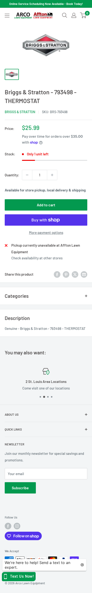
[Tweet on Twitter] (75, 274)
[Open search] (64, 15)
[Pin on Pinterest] (66, 274)
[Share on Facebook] (57, 274)
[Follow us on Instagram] (17, 526)
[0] (83, 15)
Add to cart (46, 205)
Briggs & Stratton (20, 112)
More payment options (46, 232)
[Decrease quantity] (27, 175)
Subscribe (20, 487)
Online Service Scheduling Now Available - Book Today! (46, 4)
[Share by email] (84, 274)
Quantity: (12, 175)
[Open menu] (7, 15)
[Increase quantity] (52, 175)
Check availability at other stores (37, 258)
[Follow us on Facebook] (8, 526)
